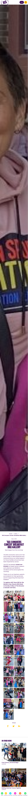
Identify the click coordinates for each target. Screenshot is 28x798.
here (14, 588)
